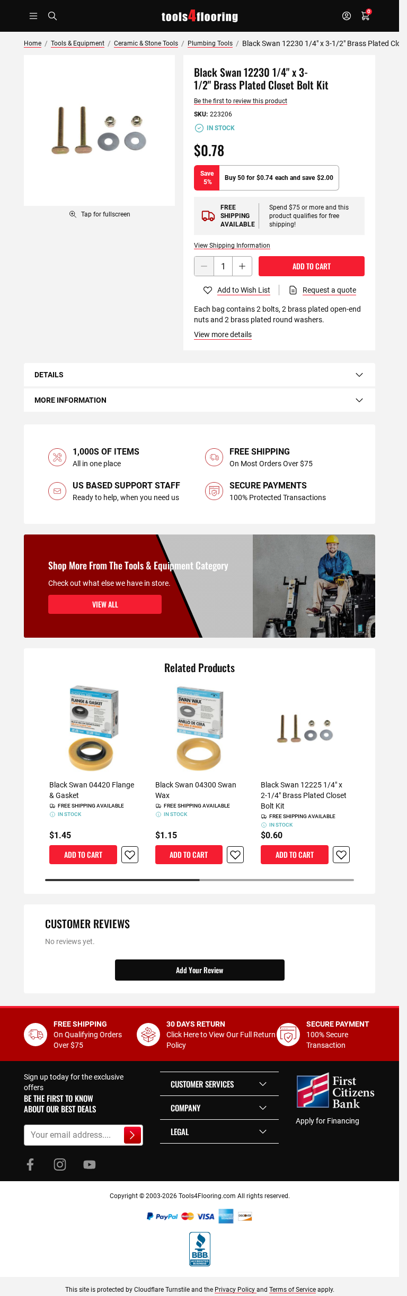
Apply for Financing (327, 1121)
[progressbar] (199, 880)
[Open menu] (33, 15)
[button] (219, 1083)
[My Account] (346, 15)
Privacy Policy (235, 1289)
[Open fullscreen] (99, 130)
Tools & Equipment (77, 43)
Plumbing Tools (210, 43)
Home (32, 43)
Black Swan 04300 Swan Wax (195, 790)
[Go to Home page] (200, 16)
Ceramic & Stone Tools (146, 43)
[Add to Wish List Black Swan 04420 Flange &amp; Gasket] (129, 854)
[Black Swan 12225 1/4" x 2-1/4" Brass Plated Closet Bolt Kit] (305, 728)
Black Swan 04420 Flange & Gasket (91, 790)
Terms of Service (292, 1289)
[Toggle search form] (52, 15)
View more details (223, 334)
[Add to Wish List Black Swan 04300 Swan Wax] (235, 854)
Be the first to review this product (240, 101)
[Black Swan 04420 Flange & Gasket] (93, 728)
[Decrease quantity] (204, 266)
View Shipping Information (232, 245)
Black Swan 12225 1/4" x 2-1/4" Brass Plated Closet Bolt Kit (304, 795)
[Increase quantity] (242, 266)
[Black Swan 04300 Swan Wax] (199, 728)
